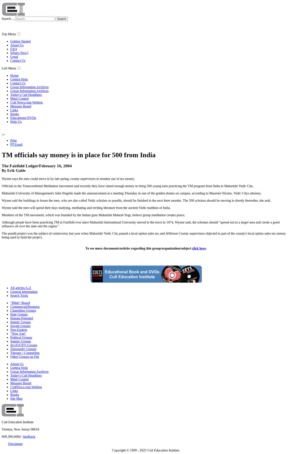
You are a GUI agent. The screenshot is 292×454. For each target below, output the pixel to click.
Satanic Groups (20, 341)
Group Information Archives (29, 87)
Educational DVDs (23, 118)
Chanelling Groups (23, 310)
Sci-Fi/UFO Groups (23, 345)
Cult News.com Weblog (26, 102)
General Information (24, 292)
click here (199, 248)
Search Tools (19, 295)
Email (18, 144)
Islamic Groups (20, 322)
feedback (29, 436)
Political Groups (21, 337)
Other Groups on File (24, 356)
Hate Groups (19, 314)
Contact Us (17, 60)
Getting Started (20, 41)
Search (61, 19)
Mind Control (19, 98)
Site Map (16, 398)
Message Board (20, 106)
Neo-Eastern (18, 330)
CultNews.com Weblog (26, 387)
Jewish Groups (20, 326)
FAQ (13, 49)
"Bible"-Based (20, 303)
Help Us (16, 121)
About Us (17, 45)
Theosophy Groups (23, 349)
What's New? (19, 53)
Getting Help (19, 79)
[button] (19, 33)
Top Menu (9, 34)
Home (14, 75)
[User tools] (3, 134)
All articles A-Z (20, 288)
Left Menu (9, 68)
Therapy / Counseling (25, 353)
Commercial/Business (25, 307)
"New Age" (18, 333)
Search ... (8, 19)
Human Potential (21, 318)
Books (14, 114)
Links (14, 110)
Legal (14, 57)
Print (13, 140)
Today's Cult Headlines (26, 95)
